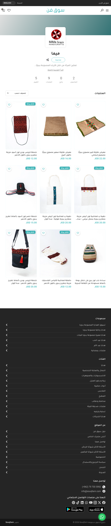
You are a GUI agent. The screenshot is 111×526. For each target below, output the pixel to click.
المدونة (19, 3)
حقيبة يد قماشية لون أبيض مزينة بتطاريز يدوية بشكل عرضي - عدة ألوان (91, 217)
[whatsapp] (86, 503)
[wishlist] (9, 10)
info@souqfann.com (91, 491)
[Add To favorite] (78, 104)
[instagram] (95, 503)
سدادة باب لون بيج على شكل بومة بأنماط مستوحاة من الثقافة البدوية (90, 281)
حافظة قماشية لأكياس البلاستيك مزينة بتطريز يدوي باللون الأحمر (56, 281)
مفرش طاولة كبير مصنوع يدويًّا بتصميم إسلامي (91, 153)
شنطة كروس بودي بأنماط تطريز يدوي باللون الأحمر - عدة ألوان (22, 281)
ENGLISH (7, 3)
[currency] (13, 3)
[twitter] (99, 503)
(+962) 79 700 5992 (91, 486)
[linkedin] (82, 503)
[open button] (107, 10)
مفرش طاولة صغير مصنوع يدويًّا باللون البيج (56, 153)
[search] (102, 10)
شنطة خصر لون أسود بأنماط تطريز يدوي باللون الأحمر (21, 217)
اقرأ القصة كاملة (55, 69)
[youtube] (90, 503)
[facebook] (103, 503)
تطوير (12, 522)
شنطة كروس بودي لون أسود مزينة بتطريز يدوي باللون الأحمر (21, 153)
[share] (47, 59)
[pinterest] (73, 503)
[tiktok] (77, 503)
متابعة (58, 60)
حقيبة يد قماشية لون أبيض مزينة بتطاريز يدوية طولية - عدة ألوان (57, 217)
